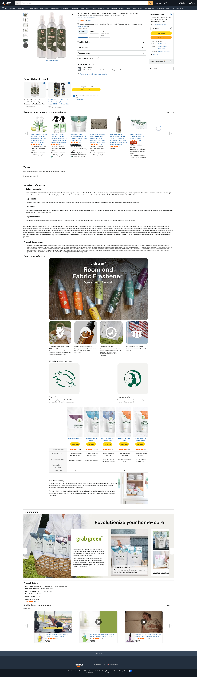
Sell (108, 8)
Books (94, 8)
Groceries (64, 8)
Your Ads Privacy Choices (121, 671)
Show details (79, 99)
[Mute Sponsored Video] (69, 630)
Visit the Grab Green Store (86, 18)
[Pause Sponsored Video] (69, 626)
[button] (4, 8)
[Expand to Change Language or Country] (104, 665)
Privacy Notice (83, 671)
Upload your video (30, 176)
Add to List (153, 68)
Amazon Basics (33, 8)
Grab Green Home (163, 44)
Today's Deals (84, 8)
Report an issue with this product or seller (93, 74)
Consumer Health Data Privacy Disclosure (100, 671)
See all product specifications (88, 58)
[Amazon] (7, 3)
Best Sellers (44, 8)
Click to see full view (51, 60)
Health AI (12, 8)
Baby (167, 8)
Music (128, 8)
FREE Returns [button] (82, 26)
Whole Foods (74, 8)
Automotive (160, 8)
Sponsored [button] (26, 608)
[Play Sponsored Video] (98, 622)
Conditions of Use (73, 671)
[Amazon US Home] (79, 665)
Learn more (125, 70)
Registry (121, 8)
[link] (59, 89)
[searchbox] (84, 3)
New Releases (54, 8)
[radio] (25, 15)
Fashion (114, 8)
